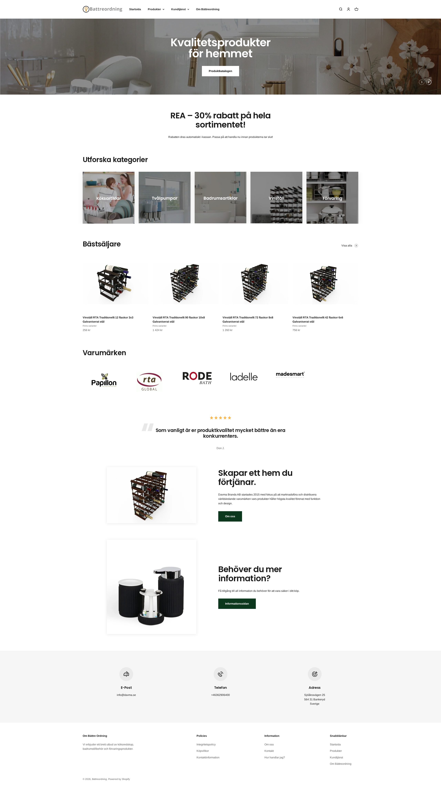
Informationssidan (237, 603)
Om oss (230, 516)
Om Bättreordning (207, 9)
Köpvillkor (203, 750)
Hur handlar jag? (274, 757)
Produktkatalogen (220, 68)
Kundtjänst (178, 9)
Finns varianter (90, 326)
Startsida (135, 9)
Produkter (154, 9)
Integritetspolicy (206, 744)
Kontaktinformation (208, 757)
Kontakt (269, 750)
